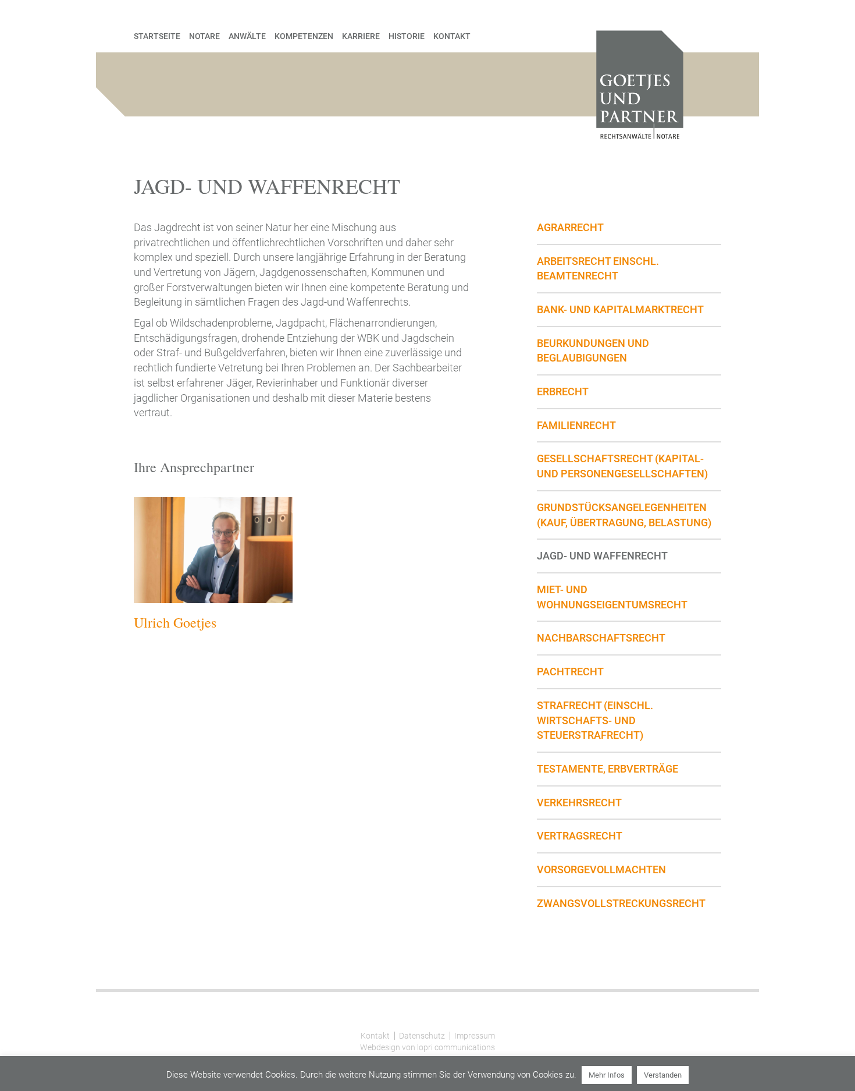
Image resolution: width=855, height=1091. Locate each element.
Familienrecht (576, 425)
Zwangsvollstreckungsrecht (621, 903)
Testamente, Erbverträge (607, 769)
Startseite (157, 36)
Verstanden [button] (663, 1075)
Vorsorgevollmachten (601, 869)
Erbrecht (563, 391)
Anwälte (247, 36)
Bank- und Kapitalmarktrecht (620, 309)
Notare (204, 36)
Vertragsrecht (579, 836)
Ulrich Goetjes (175, 622)
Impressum (474, 1035)
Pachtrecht (570, 671)
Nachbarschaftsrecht (601, 638)
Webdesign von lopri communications (427, 1047)
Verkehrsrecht (579, 802)
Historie (407, 36)
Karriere (361, 36)
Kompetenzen (304, 36)
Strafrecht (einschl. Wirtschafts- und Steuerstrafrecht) (595, 720)
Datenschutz (422, 1035)
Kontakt (452, 36)
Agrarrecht (570, 227)
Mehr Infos (607, 1075)
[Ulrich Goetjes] (213, 550)
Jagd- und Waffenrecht (602, 556)
